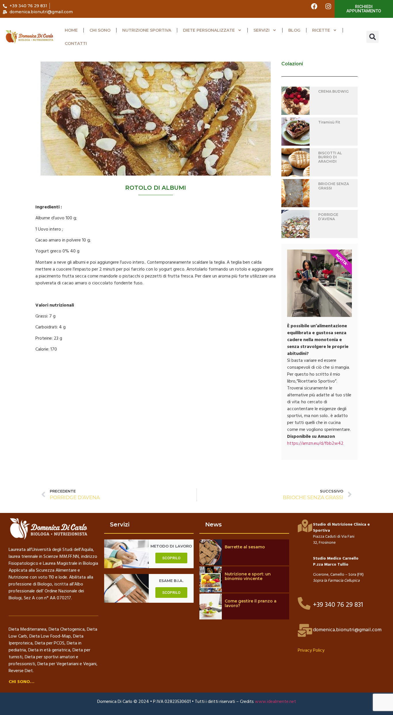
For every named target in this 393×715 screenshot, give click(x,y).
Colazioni (292, 63)
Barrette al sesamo (245, 546)
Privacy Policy (311, 650)
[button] (373, 37)
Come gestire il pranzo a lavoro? (250, 603)
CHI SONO (99, 30)
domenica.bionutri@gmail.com (347, 630)
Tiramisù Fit (329, 122)
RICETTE (321, 30)
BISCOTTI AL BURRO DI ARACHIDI (330, 157)
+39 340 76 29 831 (338, 605)
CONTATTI (76, 43)
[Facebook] (314, 6)
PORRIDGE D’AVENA (328, 216)
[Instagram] (328, 6)
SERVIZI (261, 30)
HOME (71, 30)
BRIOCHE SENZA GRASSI (333, 186)
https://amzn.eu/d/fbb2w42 (315, 443)
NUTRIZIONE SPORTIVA (146, 30)
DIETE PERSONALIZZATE (209, 30)
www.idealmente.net (275, 702)
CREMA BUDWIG (333, 91)
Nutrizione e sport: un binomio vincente (248, 576)
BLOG (294, 30)
